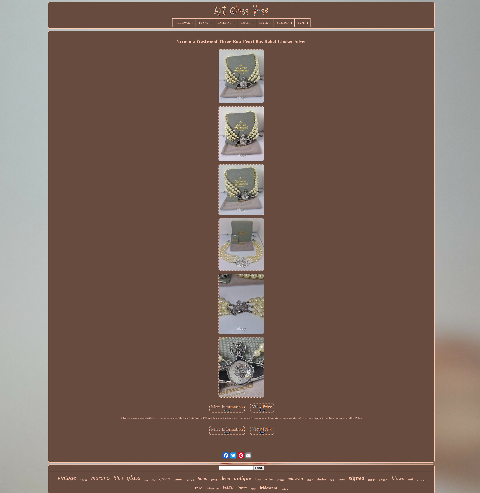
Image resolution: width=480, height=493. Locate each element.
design (190, 479)
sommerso (421, 480)
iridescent (268, 487)
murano (100, 477)
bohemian (212, 488)
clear (310, 479)
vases (341, 479)
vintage (67, 477)
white (269, 479)
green (164, 478)
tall (410, 479)
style (214, 479)
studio (321, 479)
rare (198, 488)
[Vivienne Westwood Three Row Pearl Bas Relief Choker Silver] (241, 76)
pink (332, 480)
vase (228, 486)
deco (225, 478)
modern (284, 489)
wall (146, 480)
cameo (178, 479)
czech (253, 488)
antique (242, 478)
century (383, 479)
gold (153, 480)
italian (371, 479)
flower (83, 479)
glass (134, 477)
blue (118, 478)
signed (356, 478)
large (242, 487)
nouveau (295, 478)
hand (202, 478)
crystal (280, 479)
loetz (258, 479)
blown (398, 478)
